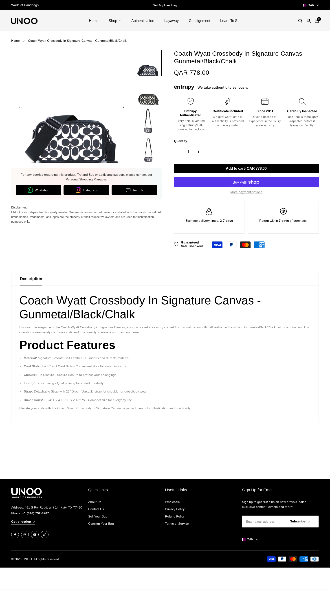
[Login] (309, 21)
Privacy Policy (175, 509)
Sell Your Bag (97, 516)
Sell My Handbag (165, 5)
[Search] (300, 21)
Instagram (90, 190)
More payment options (246, 192)
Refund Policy (175, 516)
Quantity (180, 141)
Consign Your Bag (101, 523)
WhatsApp (42, 190)
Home (15, 40)
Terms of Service (177, 523)
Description (31, 278)
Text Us (138, 190)
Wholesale (172, 502)
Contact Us (96, 509)
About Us (94, 502)
